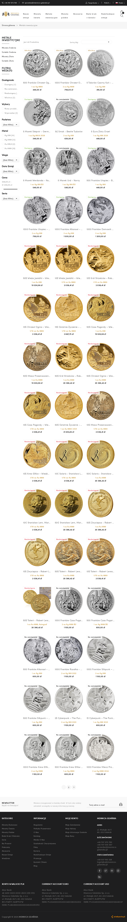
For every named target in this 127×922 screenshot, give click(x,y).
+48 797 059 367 (104, 844)
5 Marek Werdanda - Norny (37, 180)
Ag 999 (9, 135)
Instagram (118, 870)
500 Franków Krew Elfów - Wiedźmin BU (69, 766)
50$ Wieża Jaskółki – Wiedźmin (37, 278)
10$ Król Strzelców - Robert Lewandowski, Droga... (101, 278)
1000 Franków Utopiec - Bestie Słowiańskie (37, 229)
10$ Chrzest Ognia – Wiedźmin (37, 326)
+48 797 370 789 (10, 3)
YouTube (112, 870)
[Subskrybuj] (120, 804)
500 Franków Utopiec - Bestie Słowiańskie (101, 180)
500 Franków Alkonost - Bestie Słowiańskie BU (37, 669)
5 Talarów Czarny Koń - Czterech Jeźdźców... (101, 82)
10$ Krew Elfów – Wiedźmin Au (37, 473)
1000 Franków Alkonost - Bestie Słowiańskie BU (69, 229)
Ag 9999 (10, 139)
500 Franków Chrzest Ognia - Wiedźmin (37, 82)
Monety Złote (8, 56)
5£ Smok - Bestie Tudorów (68, 131)
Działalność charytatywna (45, 843)
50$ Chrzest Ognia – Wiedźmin (101, 375)
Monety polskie (8, 832)
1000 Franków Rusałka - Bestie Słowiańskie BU (69, 669)
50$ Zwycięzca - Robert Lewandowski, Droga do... (101, 522)
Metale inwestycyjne (10, 39)
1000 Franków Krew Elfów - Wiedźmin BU (37, 766)
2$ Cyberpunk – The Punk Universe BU (69, 718)
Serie (4, 839)
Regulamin (38, 825)
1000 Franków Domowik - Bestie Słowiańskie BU (101, 229)
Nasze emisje (7, 854)
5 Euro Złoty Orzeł (100, 131)
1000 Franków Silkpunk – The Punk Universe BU (101, 669)
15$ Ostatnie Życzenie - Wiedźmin (69, 326)
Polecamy (6, 847)
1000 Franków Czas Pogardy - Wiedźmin (69, 620)
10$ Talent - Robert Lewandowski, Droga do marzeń (101, 571)
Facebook (99, 870)
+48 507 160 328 (104, 859)
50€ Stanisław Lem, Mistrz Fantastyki (69, 522)
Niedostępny (11, 93)
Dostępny (10, 84)
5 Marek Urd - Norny (69, 180)
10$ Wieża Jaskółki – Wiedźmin (69, 278)
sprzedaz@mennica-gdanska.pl (37, 3)
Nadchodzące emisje (42, 854)
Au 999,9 (10, 144)
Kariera (37, 851)
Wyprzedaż (11, 113)
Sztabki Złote (8, 60)
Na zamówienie (11, 88)
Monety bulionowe (9, 825)
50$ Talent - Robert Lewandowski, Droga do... (37, 620)
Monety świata (8, 828)
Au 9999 (10, 148)
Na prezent (6, 843)
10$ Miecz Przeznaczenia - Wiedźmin (101, 424)
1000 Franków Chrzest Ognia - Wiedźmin (69, 82)
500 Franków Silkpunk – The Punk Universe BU (37, 718)
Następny (74, 787)
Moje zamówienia (72, 825)
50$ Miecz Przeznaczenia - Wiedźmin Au (37, 375)
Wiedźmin (6, 858)
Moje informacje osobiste (76, 832)
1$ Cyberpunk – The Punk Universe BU (101, 718)
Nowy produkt (11, 108)
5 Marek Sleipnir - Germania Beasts (37, 131)
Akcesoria (6, 851)
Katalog (37, 836)
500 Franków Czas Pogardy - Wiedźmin (101, 620)
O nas (36, 832)
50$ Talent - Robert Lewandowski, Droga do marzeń (69, 571)
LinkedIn (99, 876)
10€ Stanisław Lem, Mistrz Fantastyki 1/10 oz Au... (37, 522)
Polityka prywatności (42, 828)
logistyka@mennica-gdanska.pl (107, 863)
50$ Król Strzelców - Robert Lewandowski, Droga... (69, 375)
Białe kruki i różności (11, 836)
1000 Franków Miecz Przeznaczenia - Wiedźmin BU (101, 766)
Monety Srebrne (9, 47)
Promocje (37, 858)
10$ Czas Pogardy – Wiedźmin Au (37, 424)
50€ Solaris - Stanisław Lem (101, 473)
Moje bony (69, 836)
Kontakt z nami (40, 862)
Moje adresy (70, 828)
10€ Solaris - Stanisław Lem (69, 473)
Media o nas (39, 839)
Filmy (36, 847)
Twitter (105, 870)
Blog (35, 865)
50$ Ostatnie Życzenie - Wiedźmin (69, 424)
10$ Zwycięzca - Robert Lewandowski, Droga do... (37, 571)
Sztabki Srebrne (9, 52)
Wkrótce (10, 97)
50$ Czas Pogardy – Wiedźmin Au (101, 326)
